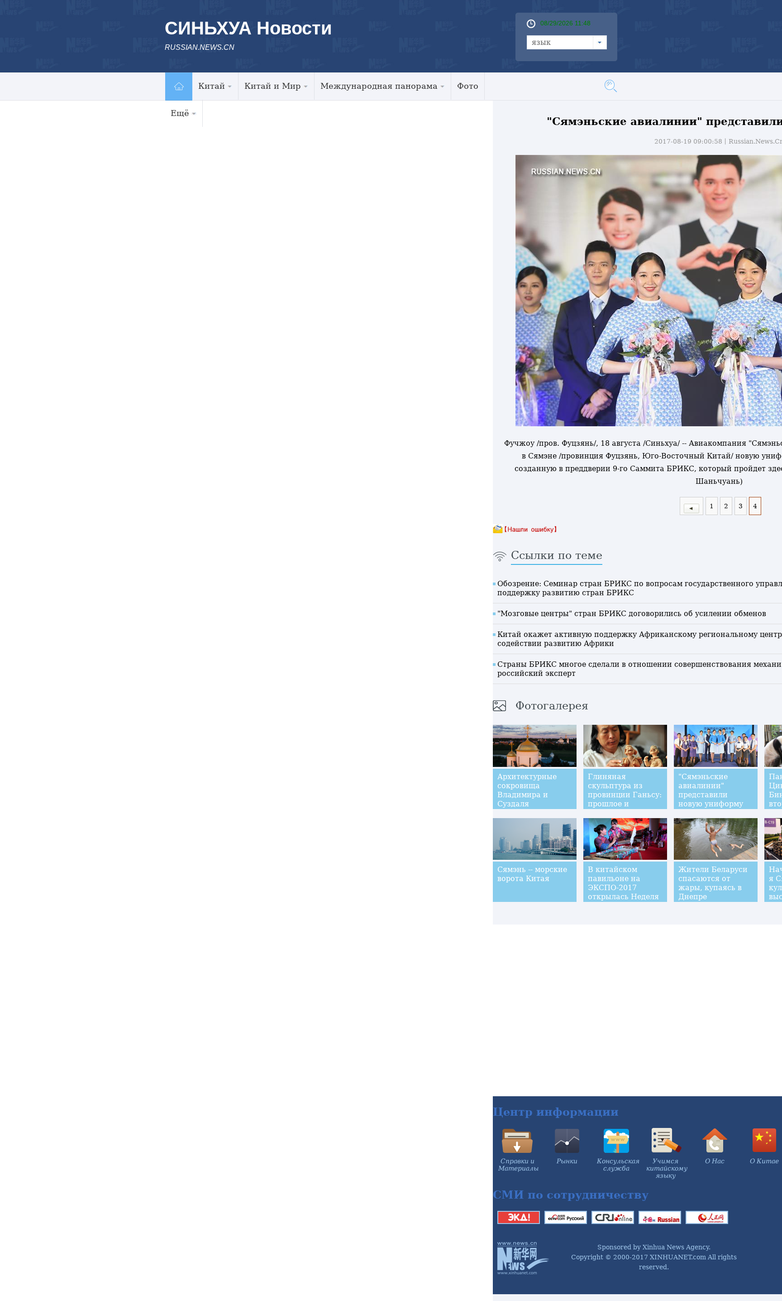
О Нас (715, 1161)
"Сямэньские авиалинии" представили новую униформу (710, 790)
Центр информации (556, 1111)
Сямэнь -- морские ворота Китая (532, 874)
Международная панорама (379, 86)
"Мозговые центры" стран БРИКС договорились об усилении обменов (631, 613)
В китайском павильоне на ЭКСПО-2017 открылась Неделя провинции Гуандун (623, 892)
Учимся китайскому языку (666, 1168)
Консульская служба (618, 1164)
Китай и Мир (272, 86)
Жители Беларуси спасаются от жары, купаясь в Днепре (713, 883)
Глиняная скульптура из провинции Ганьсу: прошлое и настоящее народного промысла (625, 803)
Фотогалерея (551, 705)
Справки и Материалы (518, 1164)
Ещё (180, 113)
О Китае (764, 1161)
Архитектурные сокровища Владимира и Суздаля (527, 790)
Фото (467, 86)
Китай (211, 86)
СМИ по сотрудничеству (570, 1194)
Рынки (567, 1161)
